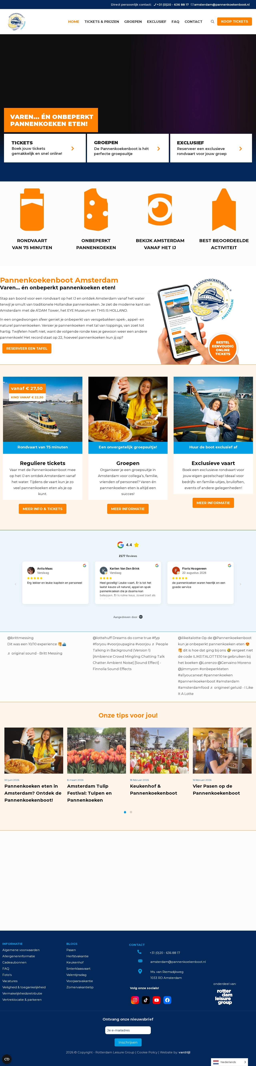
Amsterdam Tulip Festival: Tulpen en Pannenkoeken (89, 793)
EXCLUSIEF (190, 143)
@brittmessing (20, 638)
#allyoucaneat (190, 675)
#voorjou (143, 644)
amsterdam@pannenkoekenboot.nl (222, 4)
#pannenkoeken (218, 675)
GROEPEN (106, 142)
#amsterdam (227, 681)
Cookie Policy (147, 1052)
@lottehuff (102, 638)
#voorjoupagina (121, 644)
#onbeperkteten (214, 669)
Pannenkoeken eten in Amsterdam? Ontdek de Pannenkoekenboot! (32, 793)
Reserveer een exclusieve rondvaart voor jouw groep (202, 151)
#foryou (99, 644)
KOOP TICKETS (234, 21)
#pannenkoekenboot (196, 681)
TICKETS (22, 143)
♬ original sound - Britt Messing (34, 653)
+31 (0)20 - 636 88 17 (173, 4)
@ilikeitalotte (189, 638)
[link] (196, 320)
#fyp (156, 638)
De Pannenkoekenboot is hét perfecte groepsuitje (121, 151)
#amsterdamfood (193, 688)
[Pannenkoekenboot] (16, 21)
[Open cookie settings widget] (7, 1059)
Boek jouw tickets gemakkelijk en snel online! (37, 151)
